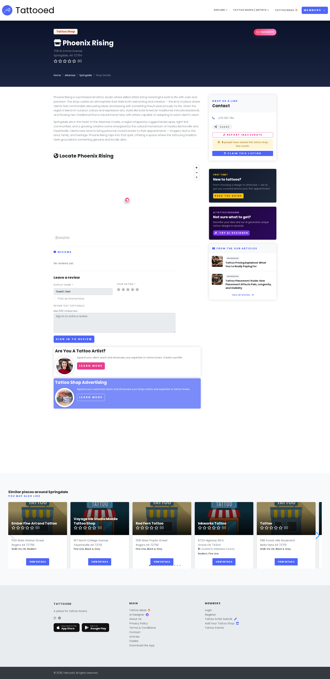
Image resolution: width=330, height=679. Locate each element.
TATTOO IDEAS (284, 10)
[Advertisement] (127, 441)
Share (225, 126)
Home (57, 75)
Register (210, 615)
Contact (135, 632)
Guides (133, 641)
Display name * (63, 284)
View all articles (241, 295)
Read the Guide (228, 195)
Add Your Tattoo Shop (219, 623)
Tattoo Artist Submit (218, 619)
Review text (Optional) (69, 305)
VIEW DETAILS (37, 561)
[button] (127, 199)
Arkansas (70, 75)
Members (313, 10)
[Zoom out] (196, 172)
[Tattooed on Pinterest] (59, 618)
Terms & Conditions (142, 628)
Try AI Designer (233, 232)
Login (208, 610)
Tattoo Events (214, 628)
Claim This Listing (244, 153)
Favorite (267, 32)
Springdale (85, 75)
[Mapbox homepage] (62, 238)
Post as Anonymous (71, 298)
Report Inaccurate (244, 134)
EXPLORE (219, 10)
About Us (135, 619)
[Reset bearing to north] (196, 177)
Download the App (142, 645)
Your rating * (126, 284)
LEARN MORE (91, 366)
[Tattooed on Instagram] (55, 618)
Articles (134, 637)
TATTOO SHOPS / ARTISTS (249, 10)
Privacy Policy (138, 623)
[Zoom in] (196, 167)
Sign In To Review (74, 339)
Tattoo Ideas (137, 610)
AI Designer (137, 615)
